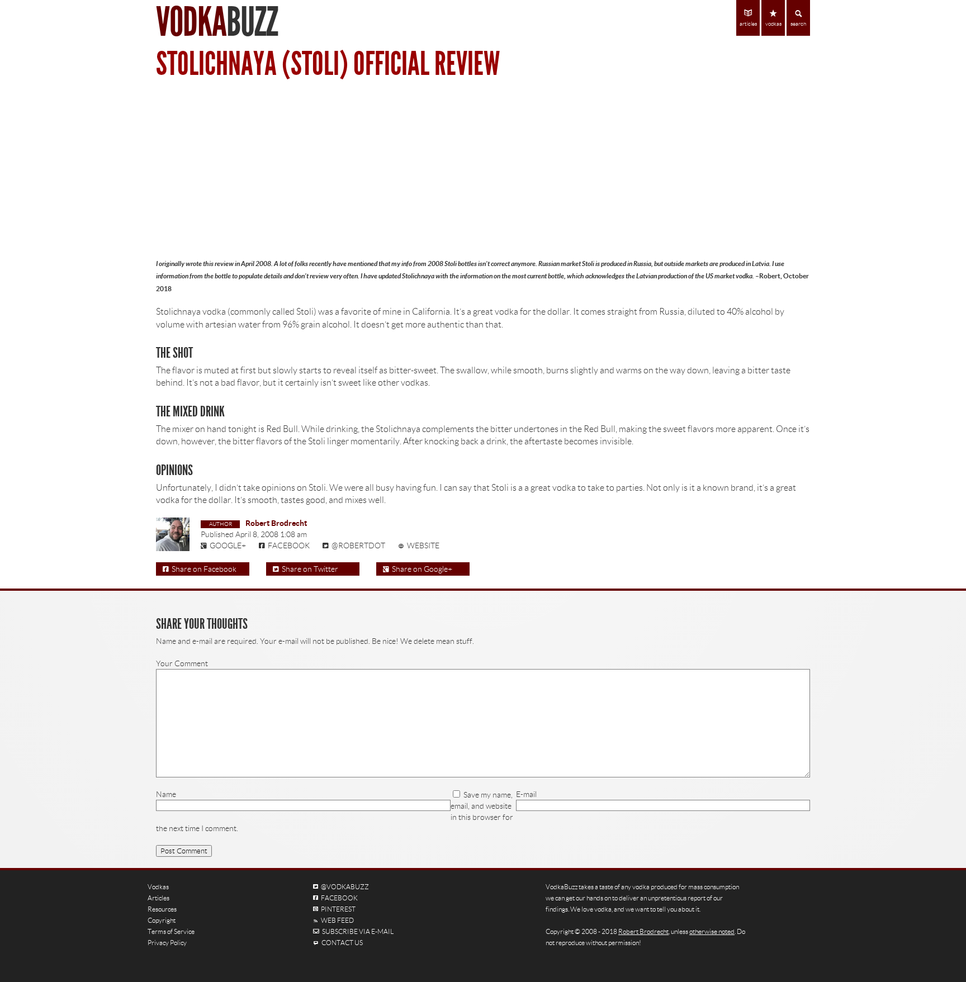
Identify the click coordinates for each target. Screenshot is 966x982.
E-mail (526, 794)
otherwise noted (712, 931)
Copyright (162, 920)
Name (166, 794)
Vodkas (158, 886)
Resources (162, 909)
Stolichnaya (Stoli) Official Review (328, 64)
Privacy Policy (167, 942)
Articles (158, 898)
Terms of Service (171, 931)
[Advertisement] (483, 167)
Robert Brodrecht (276, 523)
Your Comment (182, 663)
